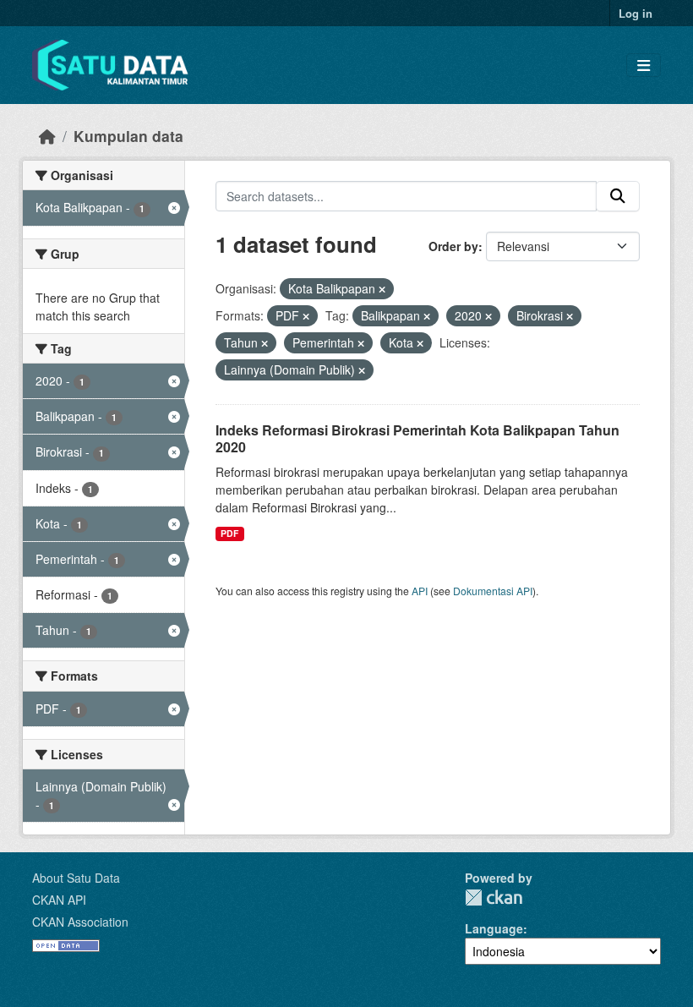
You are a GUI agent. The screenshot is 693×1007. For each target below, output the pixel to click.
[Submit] (618, 196)
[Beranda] (47, 135)
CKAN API (59, 899)
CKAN (493, 897)
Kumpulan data (128, 135)
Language (494, 928)
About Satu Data (76, 877)
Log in (635, 13)
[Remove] (382, 289)
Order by (453, 246)
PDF (229, 533)
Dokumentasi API (492, 590)
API (420, 590)
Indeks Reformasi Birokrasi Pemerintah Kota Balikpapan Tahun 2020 (417, 438)
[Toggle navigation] (643, 65)
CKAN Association (80, 921)
